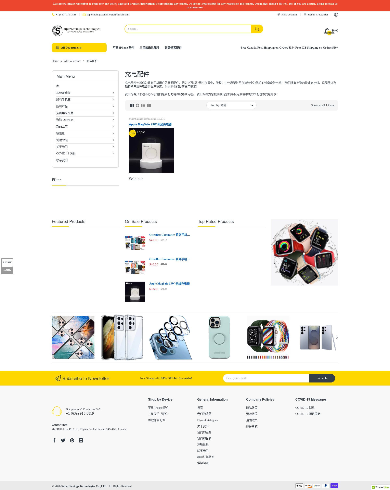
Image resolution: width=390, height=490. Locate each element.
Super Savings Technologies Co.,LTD (147, 118)
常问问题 (203, 463)
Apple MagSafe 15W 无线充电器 (150, 124)
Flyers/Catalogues (207, 420)
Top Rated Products (216, 221)
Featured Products (68, 221)
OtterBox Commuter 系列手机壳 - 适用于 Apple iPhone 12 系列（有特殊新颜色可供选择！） (170, 259)
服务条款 (252, 426)
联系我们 (203, 450)
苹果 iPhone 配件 (158, 407)
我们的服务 (204, 432)
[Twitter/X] (63, 441)
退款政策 (252, 413)
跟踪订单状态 (205, 456)
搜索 (200, 407)
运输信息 (203, 444)
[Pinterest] (72, 441)
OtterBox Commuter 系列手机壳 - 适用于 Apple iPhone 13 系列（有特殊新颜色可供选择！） (170, 235)
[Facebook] (54, 441)
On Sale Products (141, 221)
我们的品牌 (204, 438)
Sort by (215, 105)
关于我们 (203, 426)
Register (323, 14)
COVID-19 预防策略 (307, 413)
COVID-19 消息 (305, 407)
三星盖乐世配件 (158, 413)
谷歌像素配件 (156, 420)
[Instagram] (81, 441)
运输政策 (252, 420)
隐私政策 (252, 407)
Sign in (312, 14)
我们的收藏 (204, 413)
